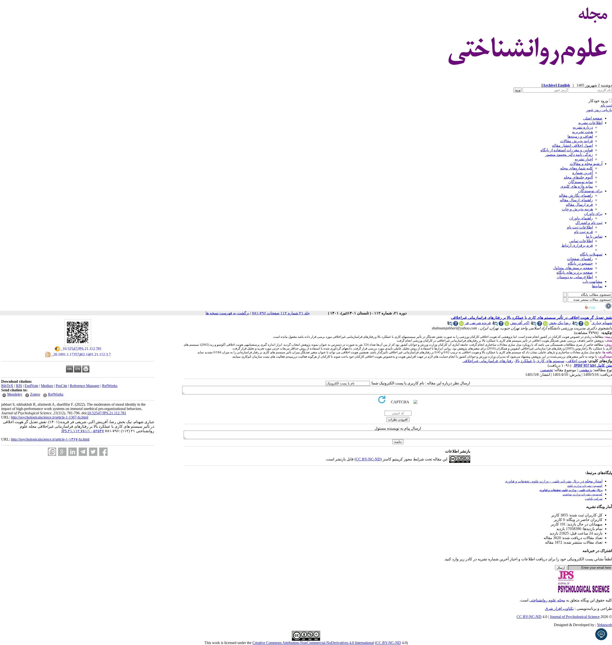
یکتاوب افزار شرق (559, 609)
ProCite (61, 386)
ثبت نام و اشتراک (588, 223)
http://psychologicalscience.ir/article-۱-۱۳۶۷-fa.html (50, 439)
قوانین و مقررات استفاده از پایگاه (567, 150)
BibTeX (7, 386)
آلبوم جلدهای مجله (578, 177)
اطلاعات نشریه (590, 123)
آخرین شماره (582, 173)
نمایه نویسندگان (580, 182)
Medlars (47, 386)
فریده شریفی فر (478, 323)
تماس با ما (594, 236)
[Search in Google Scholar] (581, 324)
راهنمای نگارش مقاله (576, 195)
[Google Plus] (62, 452)
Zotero (35, 394)
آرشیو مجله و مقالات (586, 164)
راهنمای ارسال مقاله (576, 200)
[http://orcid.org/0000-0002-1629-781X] (545, 324)
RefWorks (109, 386)
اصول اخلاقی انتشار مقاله (572, 145)
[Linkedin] (72, 452)
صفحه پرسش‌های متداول (573, 268)
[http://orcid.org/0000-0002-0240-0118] (586, 324)
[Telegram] (83, 452)
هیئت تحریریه (582, 132)
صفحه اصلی (592, 118)
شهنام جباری (602, 323)
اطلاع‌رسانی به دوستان (575, 277)
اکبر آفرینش (519, 323)
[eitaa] (52, 452)
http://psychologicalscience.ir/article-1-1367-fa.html (49, 417)
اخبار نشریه (584, 159)
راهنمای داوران (581, 218)
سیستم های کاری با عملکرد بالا (539, 361)
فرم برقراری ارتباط (577, 245)
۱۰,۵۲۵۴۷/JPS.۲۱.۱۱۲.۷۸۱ (82, 431)
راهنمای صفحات (580, 259)
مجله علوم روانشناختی (547, 600)
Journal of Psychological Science (575, 617)
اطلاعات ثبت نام (580, 227)
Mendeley (14, 394)
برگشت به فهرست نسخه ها (227, 313)
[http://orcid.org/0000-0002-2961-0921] (461, 324)
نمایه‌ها (597, 286)
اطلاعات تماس (581, 241)
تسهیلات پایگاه (591, 254)
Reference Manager (84, 386)
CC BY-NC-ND (388, 643)
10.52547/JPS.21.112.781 (106, 413)
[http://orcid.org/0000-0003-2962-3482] (506, 324)
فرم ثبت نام (583, 232)
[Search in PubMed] (575, 324)
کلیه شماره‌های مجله (576, 168)
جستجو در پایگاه (580, 263)
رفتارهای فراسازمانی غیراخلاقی (487, 361)
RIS (19, 386)
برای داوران (593, 214)
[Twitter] (93, 452)
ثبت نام (606, 105)
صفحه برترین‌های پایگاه (575, 272)
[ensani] (608, 308)
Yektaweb (604, 625)
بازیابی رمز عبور (599, 110)
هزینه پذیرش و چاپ (577, 209)
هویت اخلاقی (576, 361)
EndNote (31, 386)
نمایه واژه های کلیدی (576, 186)
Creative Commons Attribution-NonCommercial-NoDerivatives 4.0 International (313, 643)
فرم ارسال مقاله (579, 204)
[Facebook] (103, 452)
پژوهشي (585, 370)
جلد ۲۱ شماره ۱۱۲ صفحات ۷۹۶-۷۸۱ (281, 313)
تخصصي (546, 370)
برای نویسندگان (590, 191)
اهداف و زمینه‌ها (580, 136)
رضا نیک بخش (560, 323)
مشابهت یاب (592, 281)
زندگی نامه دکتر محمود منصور (569, 155)
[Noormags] (594, 308)
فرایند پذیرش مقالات (576, 141)
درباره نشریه (583, 127)
